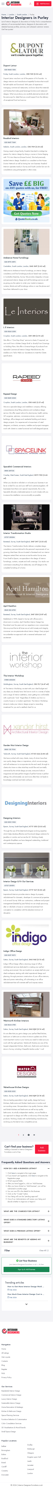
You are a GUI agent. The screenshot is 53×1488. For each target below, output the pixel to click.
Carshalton (7, 266)
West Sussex (14, 475)
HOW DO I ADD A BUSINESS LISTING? (20, 1168)
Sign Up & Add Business (26, 1269)
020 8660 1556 (10, 70)
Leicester (30, 1465)
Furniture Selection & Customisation (14, 1419)
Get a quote (5, 1357)
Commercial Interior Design (11, 1395)
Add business (41, 1149)
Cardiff (4, 1466)
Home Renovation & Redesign (12, 1407)
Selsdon (6, 147)
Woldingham (8, 684)
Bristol (3, 1462)
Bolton (3, 1454)
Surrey (13, 541)
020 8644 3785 (10, 1025)
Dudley (29, 1445)
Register (4, 1369)
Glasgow (30, 1453)
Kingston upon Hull (34, 1457)
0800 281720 (9, 471)
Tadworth (6, 754)
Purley (5, 74)
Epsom (5, 826)
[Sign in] (30, 3)
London (22, 74)
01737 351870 (9, 886)
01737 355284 (9, 537)
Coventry (4, 1470)
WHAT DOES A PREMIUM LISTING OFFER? (22, 1231)
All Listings (5, 1353)
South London (14, 74)
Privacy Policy (6, 1377)
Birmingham (5, 1450)
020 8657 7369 (10, 142)
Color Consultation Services (11, 1423)
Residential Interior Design (10, 1391)
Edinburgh (31, 1449)
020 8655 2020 (10, 398)
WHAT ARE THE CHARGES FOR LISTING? (22, 1211)
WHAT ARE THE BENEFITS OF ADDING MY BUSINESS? (22, 1241)
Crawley (6, 475)
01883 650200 (9, 680)
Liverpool (30, 1469)
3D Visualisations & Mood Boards (13, 1427)
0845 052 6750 (10, 610)
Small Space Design (8, 1431)
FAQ (3, 1373)
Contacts (4, 1361)
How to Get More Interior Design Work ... (26, 1286)
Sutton (5, 959)
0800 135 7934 (9, 749)
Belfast (3, 1446)
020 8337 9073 (10, 955)
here (13, 1173)
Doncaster (5, 1475)
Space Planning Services (10, 1415)
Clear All (42, 1250)
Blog (3, 1365)
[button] (48, 1250)
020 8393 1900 (10, 822)
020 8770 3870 (10, 262)
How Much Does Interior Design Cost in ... (26, 1294)
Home (3, 1349)
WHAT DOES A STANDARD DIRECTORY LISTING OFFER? (24, 1221)
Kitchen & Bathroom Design (11, 1411)
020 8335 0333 (9, 1091)
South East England (26, 475)
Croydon (6, 336)
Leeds (29, 1461)
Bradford (4, 1458)
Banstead (6, 541)
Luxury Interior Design (9, 1399)
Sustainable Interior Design (10, 1403)
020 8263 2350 (10, 331)
